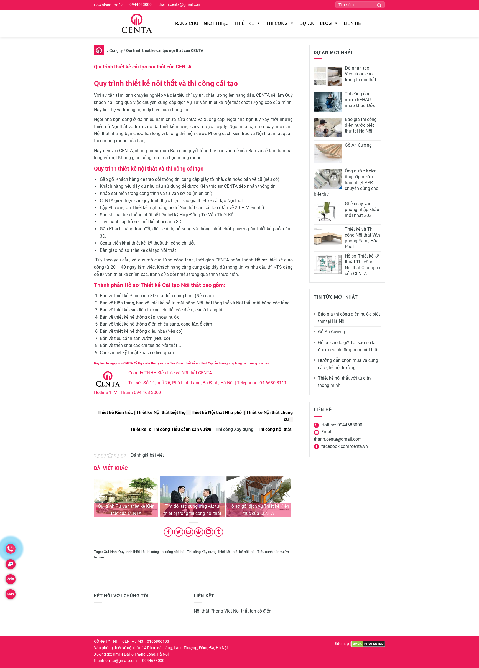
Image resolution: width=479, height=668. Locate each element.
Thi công (277, 23)
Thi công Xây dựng (234, 429)
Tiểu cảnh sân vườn (273, 552)
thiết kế (224, 552)
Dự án (307, 23)
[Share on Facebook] (168, 532)
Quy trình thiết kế (131, 552)
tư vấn (99, 557)
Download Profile (108, 5)
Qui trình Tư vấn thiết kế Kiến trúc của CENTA (126, 510)
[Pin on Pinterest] (198, 532)
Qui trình (110, 552)
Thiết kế (244, 23)
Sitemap (342, 643)
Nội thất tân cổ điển (252, 611)
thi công (152, 552)
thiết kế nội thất (243, 552)
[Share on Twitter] (178, 532)
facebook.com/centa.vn (344, 446)
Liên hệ (352, 23)
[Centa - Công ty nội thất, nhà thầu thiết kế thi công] (137, 23)
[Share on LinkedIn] (208, 532)
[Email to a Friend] (188, 532)
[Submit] (379, 5)
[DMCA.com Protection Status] (368, 643)
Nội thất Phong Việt (213, 611)
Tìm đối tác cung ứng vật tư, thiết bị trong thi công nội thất (192, 510)
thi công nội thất (172, 552)
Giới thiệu (216, 23)
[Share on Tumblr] (218, 532)
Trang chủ (185, 23)
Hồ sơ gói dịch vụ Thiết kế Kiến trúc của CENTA (258, 510)
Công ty (116, 50)
